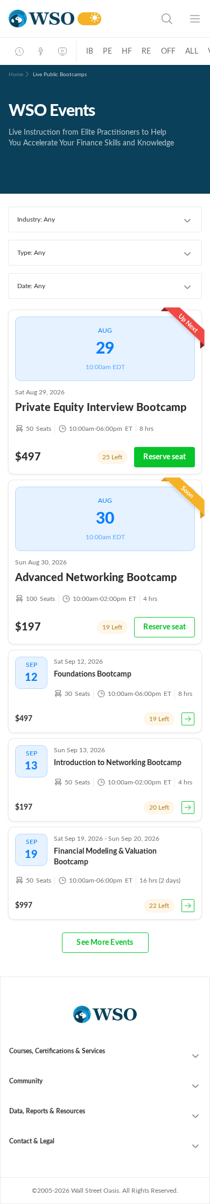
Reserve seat (164, 457)
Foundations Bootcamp (92, 674)
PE (107, 51)
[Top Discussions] (41, 51)
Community (26, 1081)
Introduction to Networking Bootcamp (117, 763)
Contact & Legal (31, 1141)
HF (127, 51)
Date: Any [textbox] (31, 286)
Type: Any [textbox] (31, 252)
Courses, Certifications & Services (57, 1051)
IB (89, 51)
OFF (168, 51)
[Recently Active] (19, 51)
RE (146, 51)
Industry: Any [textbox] (36, 219)
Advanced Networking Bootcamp (96, 577)
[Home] (41, 18)
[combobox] (105, 219)
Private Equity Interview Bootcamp (100, 407)
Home (16, 74)
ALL (191, 51)
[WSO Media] (62, 51)
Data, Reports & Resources (47, 1111)
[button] (105, 943)
